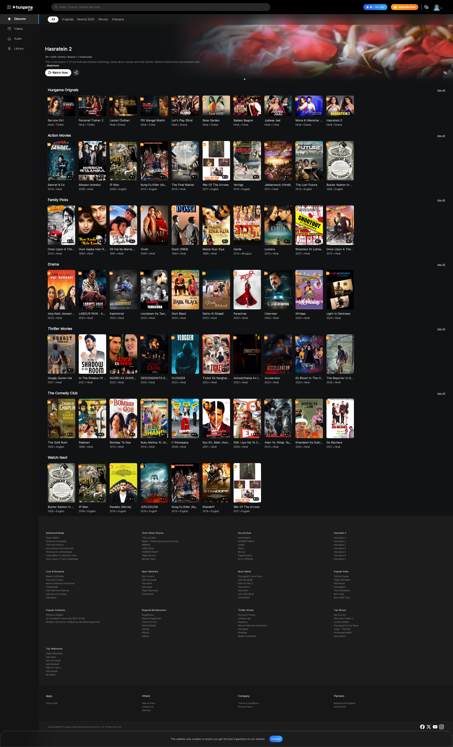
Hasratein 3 (340, 636)
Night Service (149, 555)
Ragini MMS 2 (53, 538)
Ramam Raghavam (151, 618)
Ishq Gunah (52, 671)
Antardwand (244, 538)
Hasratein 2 (340, 538)
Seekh (241, 545)
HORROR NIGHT (150, 552)
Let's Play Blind (246, 594)
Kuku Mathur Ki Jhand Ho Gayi (61, 555)
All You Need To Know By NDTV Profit (65, 618)
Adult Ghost (148, 548)
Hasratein (147, 583)
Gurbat (145, 629)
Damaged (51, 597)
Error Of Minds (245, 559)
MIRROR (146, 545)
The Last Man (149, 538)
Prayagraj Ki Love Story (250, 576)
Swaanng (242, 622)
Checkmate (52, 587)
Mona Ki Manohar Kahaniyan (60, 583)
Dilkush (145, 632)
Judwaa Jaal (244, 618)
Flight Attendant (150, 590)
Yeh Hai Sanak (149, 580)
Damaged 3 (340, 587)
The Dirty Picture (55, 545)
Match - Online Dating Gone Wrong (160, 541)
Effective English (54, 615)
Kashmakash (52, 664)
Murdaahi (51, 675)
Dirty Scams (148, 576)
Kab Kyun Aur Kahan (56, 594)
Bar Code (339, 594)
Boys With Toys (342, 597)
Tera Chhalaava (342, 590)
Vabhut (145, 636)
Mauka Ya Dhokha (55, 576)
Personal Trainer (55, 580)
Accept (276, 739)
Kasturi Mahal (149, 625)
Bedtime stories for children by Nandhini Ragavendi (73, 622)
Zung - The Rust (342, 629)
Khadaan (242, 632)
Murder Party (149, 559)
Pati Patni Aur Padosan (57, 590)
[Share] (76, 72)
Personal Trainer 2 (343, 618)
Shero (241, 548)
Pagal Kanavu (245, 555)
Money (241, 552)
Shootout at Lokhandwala (59, 552)
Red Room (339, 583)
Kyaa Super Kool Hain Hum (60, 548)
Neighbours (148, 615)
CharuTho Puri (149, 622)
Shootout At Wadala (56, 541)
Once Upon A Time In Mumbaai (62, 559)
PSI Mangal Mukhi (343, 632)
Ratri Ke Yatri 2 (245, 583)
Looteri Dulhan (341, 622)
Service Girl (340, 615)
